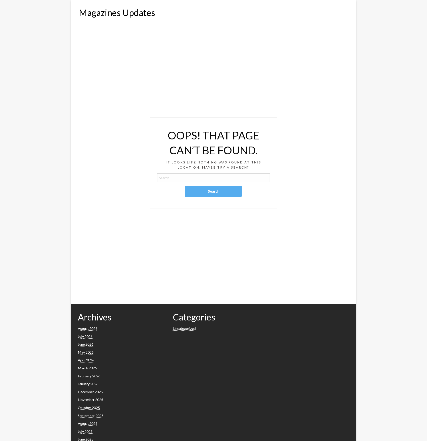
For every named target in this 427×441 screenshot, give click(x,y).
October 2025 (89, 407)
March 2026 (87, 368)
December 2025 (90, 392)
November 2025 (90, 399)
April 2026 (86, 360)
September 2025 (90, 415)
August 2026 (87, 328)
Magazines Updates (117, 12)
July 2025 (85, 431)
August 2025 (87, 423)
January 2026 (88, 384)
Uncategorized (184, 328)
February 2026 (89, 376)
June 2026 (85, 344)
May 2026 (86, 352)
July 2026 (85, 336)
